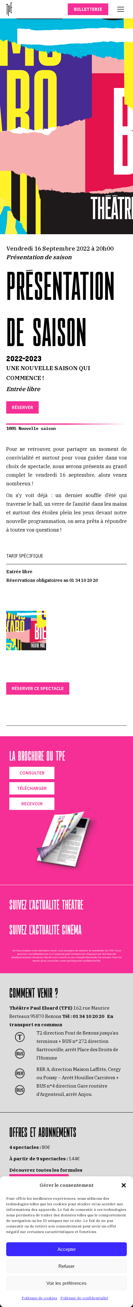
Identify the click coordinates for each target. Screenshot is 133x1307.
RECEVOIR (32, 804)
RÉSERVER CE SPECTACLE (38, 688)
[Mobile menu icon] (120, 9)
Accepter (67, 1249)
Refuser (66, 1266)
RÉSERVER (22, 407)
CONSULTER (32, 773)
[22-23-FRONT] (26, 631)
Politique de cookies (39, 1298)
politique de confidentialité (83, 960)
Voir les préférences (66, 1283)
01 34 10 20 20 (88, 1016)
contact (106, 957)
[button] (124, 1185)
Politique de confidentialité (84, 1298)
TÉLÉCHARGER (32, 788)
